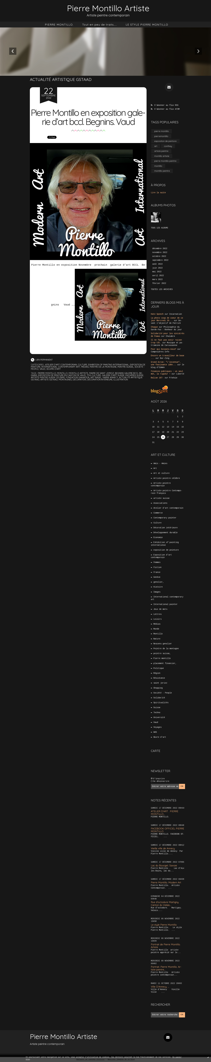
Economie (158, 537)
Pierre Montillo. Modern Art (166, 882)
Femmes (156, 562)
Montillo (158, 634)
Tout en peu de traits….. (99, 24)
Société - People (162, 693)
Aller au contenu (14, 5)
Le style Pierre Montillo (164, 924)
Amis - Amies (160, 463)
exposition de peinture (165, 141)
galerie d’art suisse (113, 375)
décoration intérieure (100, 379)
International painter (165, 604)
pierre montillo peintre (165, 161)
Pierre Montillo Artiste (108, 8)
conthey (168, 146)
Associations (160, 503)
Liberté (180, 374)
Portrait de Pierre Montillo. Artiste (165, 946)
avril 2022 (158, 275)
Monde (156, 629)
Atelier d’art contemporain (61, 364)
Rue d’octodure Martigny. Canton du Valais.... (165, 903)
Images (156, 592)
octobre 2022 (159, 256)
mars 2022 (157, 279)
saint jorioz (160, 683)
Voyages (157, 727)
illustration (121, 379)
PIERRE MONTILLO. (59, 24)
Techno (156, 712)
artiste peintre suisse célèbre (48, 377)
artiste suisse (161, 498)
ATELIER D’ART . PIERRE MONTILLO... (164, 812)
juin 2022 (157, 268)
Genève (156, 577)
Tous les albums (159, 228)
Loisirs (157, 619)
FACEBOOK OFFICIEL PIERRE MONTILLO (167, 830)
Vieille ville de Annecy (163, 848)
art (155, 146)
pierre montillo (47, 373)
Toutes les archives (162, 289)
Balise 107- (157, 378)
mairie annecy (110, 377)
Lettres (157, 614)
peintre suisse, (126, 366)
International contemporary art (60, 366)
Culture (82, 364)
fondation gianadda (77, 377)
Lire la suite (158, 192)
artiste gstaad (49, 379)
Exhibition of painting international (108, 364)
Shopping (158, 688)
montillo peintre (162, 170)
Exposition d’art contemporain (161, 556)
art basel (96, 377)
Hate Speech (157, 314)
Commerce (158, 513)
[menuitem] (59, 25)
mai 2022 (156, 272)
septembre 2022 (160, 260)
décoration (79, 379)
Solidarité (159, 698)
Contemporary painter (164, 518)
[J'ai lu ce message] (208, 1057)
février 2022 (159, 283)
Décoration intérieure (165, 528)
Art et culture (161, 473)
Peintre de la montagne (103, 366)
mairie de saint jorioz (101, 373)
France (156, 572)
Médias (85, 366)
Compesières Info (160, 352)
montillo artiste (78, 373)
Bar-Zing (164, 358)
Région (156, 673)
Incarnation (175, 314)
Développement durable (165, 532)
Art (155, 468)
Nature (156, 639)
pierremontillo (161, 136)
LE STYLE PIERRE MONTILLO (147, 24)
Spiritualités (160, 702)
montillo (62, 373)
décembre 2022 (159, 248)
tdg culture (94, 375)
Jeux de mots (160, 609)
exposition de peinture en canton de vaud (62, 375)
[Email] (169, 87)
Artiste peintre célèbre (166, 478)
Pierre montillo (162, 658)
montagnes (65, 379)
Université (159, 717)
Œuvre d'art (53, 369)
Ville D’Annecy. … (160, 986)
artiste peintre (161, 151)
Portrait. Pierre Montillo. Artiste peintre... (166, 968)
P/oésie (173, 378)
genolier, (158, 582)
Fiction (157, 567)
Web (155, 732)
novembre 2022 (159, 252)
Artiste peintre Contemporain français (166, 491)
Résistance (159, 678)
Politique (158, 668)
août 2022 (157, 264)
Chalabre (170, 336)
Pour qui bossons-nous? (163, 349)
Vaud (42, 369)
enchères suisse (134, 375)
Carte (155, 751)
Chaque (154, 327)
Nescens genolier (162, 644)
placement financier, (164, 663)
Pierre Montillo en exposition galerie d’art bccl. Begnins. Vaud (88, 117)
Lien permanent (44, 359)
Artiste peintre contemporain (161, 484)
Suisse (156, 707)
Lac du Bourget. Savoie (164, 865)
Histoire (158, 587)
